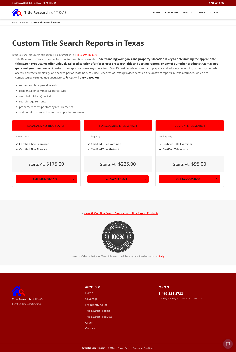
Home (156, 12)
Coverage (172, 12)
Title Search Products (86, 54)
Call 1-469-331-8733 (45, 179)
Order (201, 12)
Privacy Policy (124, 348)
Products (24, 22)
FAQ (161, 256)
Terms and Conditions (143, 348)
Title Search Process (97, 310)
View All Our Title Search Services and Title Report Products (121, 213)
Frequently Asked (96, 305)
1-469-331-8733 (216, 2)
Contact (216, 12)
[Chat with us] (228, 344)
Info (186, 12)
